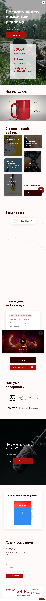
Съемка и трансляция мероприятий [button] (23, 348)
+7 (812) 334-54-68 (10, 549)
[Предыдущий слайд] (2, 403)
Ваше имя (8, 558)
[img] (22, 516)
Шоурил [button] (23, 346)
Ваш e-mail (8, 564)
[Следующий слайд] (44, 403)
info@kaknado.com (10, 548)
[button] (16, 35)
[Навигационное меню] (43, 2)
